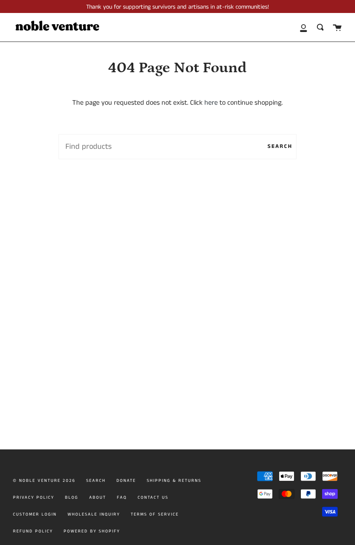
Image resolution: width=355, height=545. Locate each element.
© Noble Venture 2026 (44, 481)
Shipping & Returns (174, 481)
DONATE (126, 481)
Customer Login (35, 514)
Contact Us (153, 497)
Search (280, 146)
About (97, 497)
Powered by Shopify (92, 531)
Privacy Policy (33, 497)
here (211, 103)
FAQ (122, 497)
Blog (71, 497)
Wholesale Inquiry (94, 514)
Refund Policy (33, 531)
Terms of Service (155, 514)
